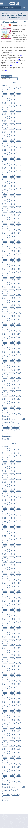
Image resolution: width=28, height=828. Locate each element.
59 (12, 157)
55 (5, 154)
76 (5, 179)
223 (5, 356)
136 (5, 251)
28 (5, 121)
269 (12, 410)
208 (5, 338)
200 (12, 327)
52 (5, 150)
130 (5, 244)
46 (5, 143)
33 (18, 125)
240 (18, 374)
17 (12, 107)
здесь (16, 49)
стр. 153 (6, 439)
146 (12, 262)
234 (18, 366)
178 (5, 301)
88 (5, 193)
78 (18, 179)
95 (12, 200)
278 (12, 781)
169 (5, 291)
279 (18, 781)
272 (12, 413)
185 (12, 309)
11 (12, 99)
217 (5, 348)
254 (12, 392)
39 (18, 132)
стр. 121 (14, 423)
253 (5, 392)
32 (12, 125)
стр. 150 (15, 430)
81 (18, 182)
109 (5, 218)
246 (18, 381)
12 (18, 99)
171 (18, 291)
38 (12, 132)
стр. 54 (23, 787)
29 (12, 121)
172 (5, 294)
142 (5, 258)
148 (5, 265)
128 (12, 240)
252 (18, 388)
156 (18, 273)
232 (5, 366)
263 (12, 402)
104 (12, 211)
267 (18, 406)
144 (18, 258)
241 (5, 377)
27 (18, 117)
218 (12, 348)
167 (12, 287)
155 (12, 273)
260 (12, 399)
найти (24, 7)
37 (5, 132)
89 (12, 193)
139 (5, 255)
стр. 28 (6, 419)
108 (18, 215)
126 (18, 237)
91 (5, 197)
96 (18, 200)
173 (12, 294)
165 (18, 283)
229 (5, 363)
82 (5, 186)
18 (18, 107)
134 (12, 247)
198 (18, 323)
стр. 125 (6, 794)
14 (12, 103)
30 (18, 121)
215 (12, 345)
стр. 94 (6, 423)
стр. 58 (23, 419)
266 (12, 406)
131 (12, 244)
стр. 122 (6, 426)
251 (12, 388)
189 (18, 312)
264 (18, 402)
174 (18, 294)
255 (18, 392)
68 (12, 168)
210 (18, 338)
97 (5, 204)
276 (18, 778)
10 (5, 99)
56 (12, 154)
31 (5, 125)
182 (12, 305)
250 (5, 388)
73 (5, 175)
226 (5, 359)
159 (18, 276)
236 (12, 370)
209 (12, 338)
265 (5, 406)
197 (12, 323)
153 (18, 269)
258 (18, 395)
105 (18, 211)
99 (18, 204)
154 (5, 273)
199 (5, 327)
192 (18, 316)
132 (18, 244)
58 (5, 157)
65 (12, 164)
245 (12, 381)
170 (12, 291)
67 (5, 168)
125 (12, 237)
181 (5, 305)
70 (5, 172)
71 (12, 172)
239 (12, 374)
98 (12, 204)
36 (18, 128)
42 (18, 135)
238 (5, 374)
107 (12, 215)
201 (18, 327)
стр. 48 (14, 787)
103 (5, 211)
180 (18, 301)
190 (5, 316)
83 (12, 186)
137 (12, 251)
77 (12, 179)
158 (12, 276)
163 (5, 283)
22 (5, 114)
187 (5, 312)
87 (18, 190)
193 (5, 319)
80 (12, 182)
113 (12, 222)
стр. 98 (14, 791)
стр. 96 (6, 791)
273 (18, 413)
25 (5, 117)
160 (5, 280)
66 (18, 164)
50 (12, 146)
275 (12, 778)
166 (5, 287)
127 (5, 240)
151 (5, 269)
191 (12, 316)
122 (12, 233)
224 (12, 356)
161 (12, 280)
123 (18, 233)
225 (18, 356)
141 (18, 255)
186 (18, 309)
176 (12, 298)
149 (12, 265)
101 (12, 208)
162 (18, 280)
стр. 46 (6, 787)
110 (12, 218)
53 (12, 150)
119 (12, 229)
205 (5, 334)
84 (18, 186)
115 (5, 226)
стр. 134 (6, 430)
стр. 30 (14, 419)
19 (5, 110)
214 (5, 345)
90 (18, 193)
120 (18, 229)
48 (18, 143)
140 (12, 255)
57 (18, 154)
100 (5, 208)
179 (12, 301)
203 (12, 330)
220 (5, 352)
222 (18, 352)
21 (18, 110)
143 (12, 258)
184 (5, 309)
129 (18, 240)
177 (18, 298)
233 (12, 366)
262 (5, 402)
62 (12, 161)
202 (5, 330)
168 (18, 287)
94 (5, 200)
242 (12, 377)
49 (5, 146)
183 (18, 305)
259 (5, 399)
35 (12, 128)
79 (5, 182)
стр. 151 (6, 433)
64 (5, 164)
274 (5, 778)
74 (12, 175)
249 (18, 384)
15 (18, 103)
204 (18, 330)
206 (12, 334)
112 (5, 222)
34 (5, 128)
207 (18, 334)
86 (12, 190)
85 (5, 190)
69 (18, 168)
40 (5, 135)
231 (18, 363)
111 (18, 218)
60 (18, 157)
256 (5, 395)
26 (12, 117)
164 (12, 283)
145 (5, 262)
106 (5, 215)
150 (18, 265)
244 (5, 381)
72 (18, 172)
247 (5, 384)
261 (18, 399)
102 (18, 208)
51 (18, 146)
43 (5, 139)
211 (5, 341)
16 (5, 107)
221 (12, 352)
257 (12, 395)
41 (12, 135)
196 (5, 323)
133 (5, 247)
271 (5, 413)
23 (12, 114)
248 (12, 384)
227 (12, 359)
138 (18, 251)
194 (12, 319)
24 (18, 114)
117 (18, 226)
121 (5, 233)
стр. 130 (15, 426)
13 (5, 103)
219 (18, 348)
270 (18, 410)
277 (5, 781)
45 (18, 139)
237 (18, 370)
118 (5, 229)
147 (18, 262)
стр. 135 (6, 800)
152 (12, 269)
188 (12, 312)
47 (12, 143)
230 (12, 363)
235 (5, 370)
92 (12, 197)
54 (18, 150)
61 (5, 161)
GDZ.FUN (14, 3)
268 (5, 410)
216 (18, 345)
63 (18, 161)
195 (18, 319)
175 (5, 298)
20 (12, 110)
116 (12, 226)
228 (18, 359)
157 (5, 276)
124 (5, 237)
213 (18, 341)
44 (12, 139)
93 (18, 197)
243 (18, 377)
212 (12, 341)
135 (18, 247)
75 (18, 175)
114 (18, 222)
